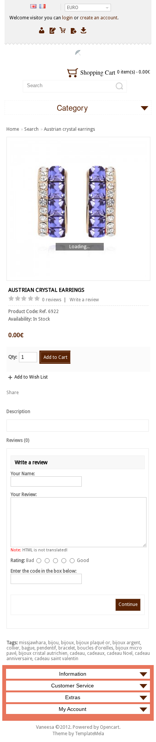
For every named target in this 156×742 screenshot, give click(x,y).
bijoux (67, 642)
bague (28, 648)
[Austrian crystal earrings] (78, 208)
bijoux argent (126, 642)
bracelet (66, 648)
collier (12, 648)
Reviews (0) (17, 440)
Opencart (109, 727)
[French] (42, 6)
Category (72, 107)
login (67, 17)
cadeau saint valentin (56, 658)
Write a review (84, 299)
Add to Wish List (31, 377)
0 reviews (51, 299)
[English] (33, 6)
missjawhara (32, 642)
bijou (53, 642)
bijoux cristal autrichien (43, 653)
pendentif (46, 648)
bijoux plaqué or (93, 642)
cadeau (77, 653)
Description (18, 411)
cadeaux (96, 653)
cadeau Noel (120, 653)
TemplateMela (89, 733)
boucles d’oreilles (95, 648)
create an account (98, 17)
